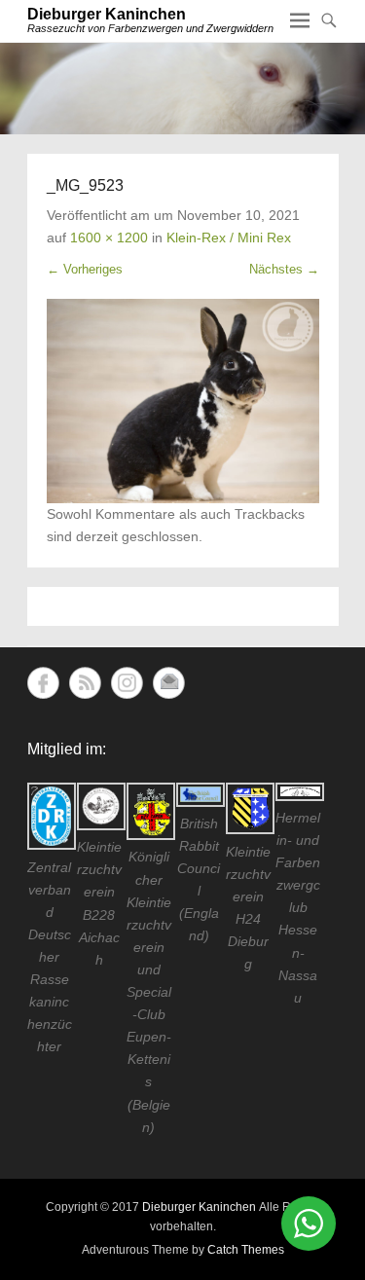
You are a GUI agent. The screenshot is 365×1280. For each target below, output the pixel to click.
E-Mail (169, 683)
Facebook (43, 683)
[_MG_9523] (183, 401)
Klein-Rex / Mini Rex (228, 237)
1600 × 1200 (109, 237)
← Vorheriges (85, 269)
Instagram (127, 683)
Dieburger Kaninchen (106, 14)
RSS (85, 683)
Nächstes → (284, 269)
